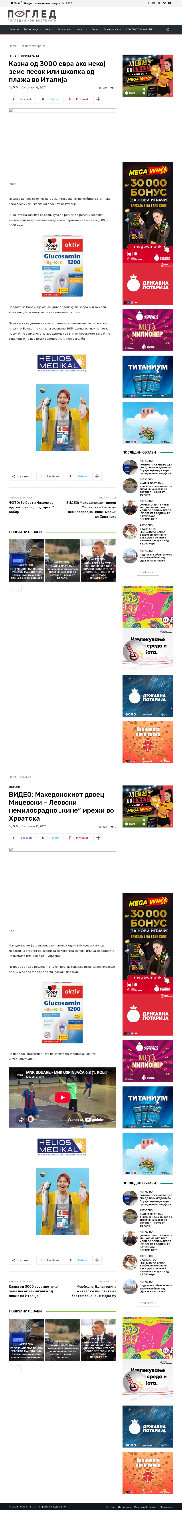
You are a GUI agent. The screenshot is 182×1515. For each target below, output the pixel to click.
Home (13, 46)
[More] (98, 99)
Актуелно (26, 565)
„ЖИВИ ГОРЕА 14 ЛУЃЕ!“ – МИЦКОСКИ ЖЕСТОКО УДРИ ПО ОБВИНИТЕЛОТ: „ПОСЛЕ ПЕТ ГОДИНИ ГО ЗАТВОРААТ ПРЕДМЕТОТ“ (99, 570)
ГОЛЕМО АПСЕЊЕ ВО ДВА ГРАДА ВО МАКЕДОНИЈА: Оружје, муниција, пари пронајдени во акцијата (26, 573)
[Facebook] (148, 3)
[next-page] (19, 589)
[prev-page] (11, 589)
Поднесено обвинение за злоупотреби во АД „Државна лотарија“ (156, 557)
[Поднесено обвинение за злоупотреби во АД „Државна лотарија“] (130, 555)
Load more (146, 572)
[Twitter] (159, 3)
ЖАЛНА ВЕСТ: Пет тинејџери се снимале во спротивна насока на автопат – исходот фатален (62, 572)
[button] (168, 29)
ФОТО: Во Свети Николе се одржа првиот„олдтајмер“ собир (31, 507)
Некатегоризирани (32, 46)
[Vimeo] (164, 3)
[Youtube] (169, 3)
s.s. (16, 87)
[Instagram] (153, 3)
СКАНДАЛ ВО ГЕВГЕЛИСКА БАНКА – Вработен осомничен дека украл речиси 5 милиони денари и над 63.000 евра (154, 536)
